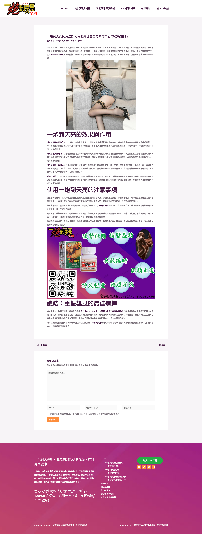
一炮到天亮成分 (112, 466)
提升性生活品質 (57, 54)
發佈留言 (50, 40)
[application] (107, 458)
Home (64, 8)
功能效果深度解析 (105, 8)
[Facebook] (139, 467)
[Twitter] (144, 467)
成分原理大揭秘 (82, 8)
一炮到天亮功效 (62, 40)
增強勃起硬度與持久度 (56, 142)
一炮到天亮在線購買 (114, 462)
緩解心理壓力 (52, 176)
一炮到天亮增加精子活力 (116, 480)
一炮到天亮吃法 (112, 473)
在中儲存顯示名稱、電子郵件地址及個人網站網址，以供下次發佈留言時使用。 (85, 414)
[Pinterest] (153, 467)
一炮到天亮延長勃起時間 (116, 476)
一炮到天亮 (96, 322)
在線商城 (146, 8)
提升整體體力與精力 (55, 165)
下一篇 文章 (161, 345)
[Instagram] (149, 467)
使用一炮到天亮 (102, 205)
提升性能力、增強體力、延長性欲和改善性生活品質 (102, 311)
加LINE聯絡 (163, 8)
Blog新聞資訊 (128, 8)
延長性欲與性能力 (54, 153)
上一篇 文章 (41, 345)
